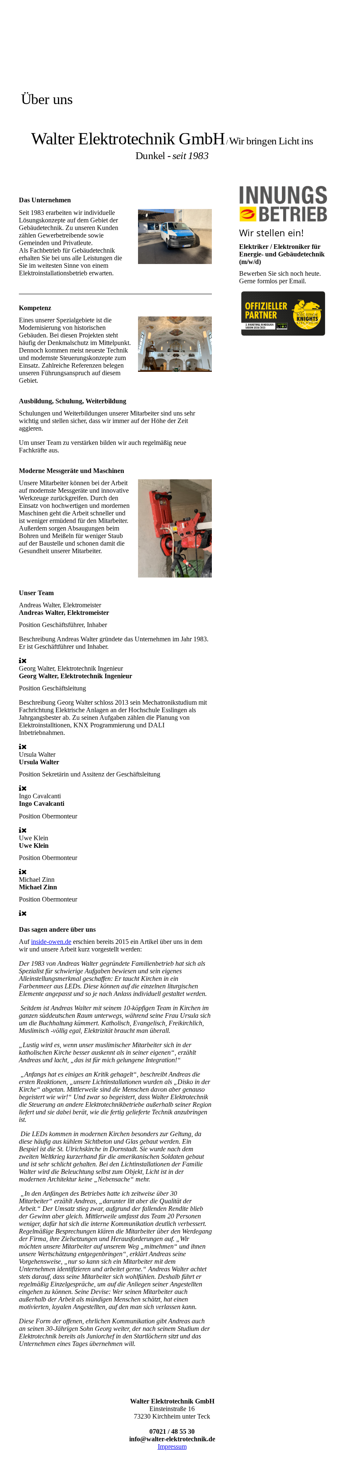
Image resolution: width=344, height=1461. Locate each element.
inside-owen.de (51, 941)
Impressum (172, 1446)
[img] (97, 60)
